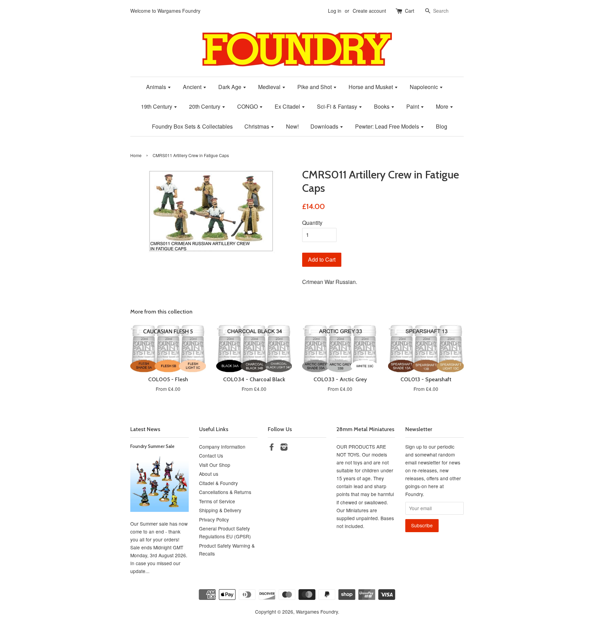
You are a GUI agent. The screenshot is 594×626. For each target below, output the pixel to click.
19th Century (157, 106)
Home (136, 155)
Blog (441, 126)
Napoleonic (424, 87)
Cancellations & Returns (225, 491)
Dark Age (230, 87)
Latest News (145, 429)
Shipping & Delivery (220, 510)
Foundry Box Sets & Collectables (192, 126)
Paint (413, 106)
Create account (369, 10)
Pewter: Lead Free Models (387, 126)
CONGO (248, 106)
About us (208, 473)
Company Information (222, 446)
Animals (156, 87)
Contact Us (211, 455)
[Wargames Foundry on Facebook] (271, 447)
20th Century (205, 106)
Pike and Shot (315, 87)
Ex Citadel (288, 106)
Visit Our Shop (214, 464)
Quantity (312, 223)
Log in (334, 10)
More (443, 106)
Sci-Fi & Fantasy (338, 106)
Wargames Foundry (317, 611)
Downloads (325, 126)
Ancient (193, 87)
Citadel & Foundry (218, 483)
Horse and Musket (371, 87)
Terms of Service (217, 501)
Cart (409, 10)
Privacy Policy (214, 519)
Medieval (270, 87)
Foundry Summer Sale (152, 446)
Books (382, 106)
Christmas (257, 126)
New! (292, 126)
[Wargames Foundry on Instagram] (284, 447)
